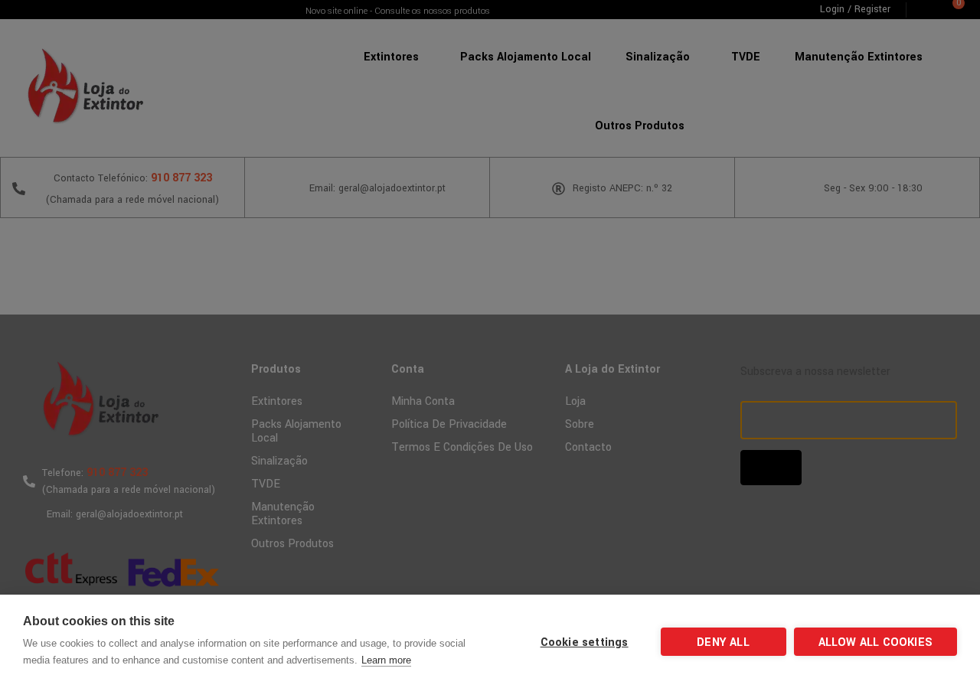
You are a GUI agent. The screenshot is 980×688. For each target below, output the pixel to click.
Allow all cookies (875, 642)
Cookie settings (585, 642)
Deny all (723, 642)
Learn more (386, 660)
